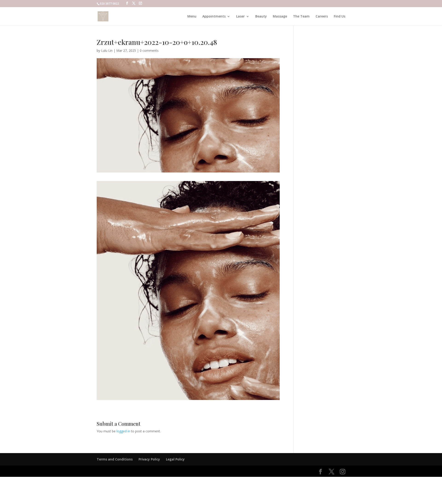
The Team (301, 16)
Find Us (339, 16)
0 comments (149, 50)
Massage (280, 16)
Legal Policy (175, 459)
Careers (322, 16)
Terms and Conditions (115, 459)
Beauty (261, 16)
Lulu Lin (107, 50)
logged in (123, 431)
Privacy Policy (149, 459)
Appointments (214, 16)
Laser (240, 16)
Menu (191, 16)
